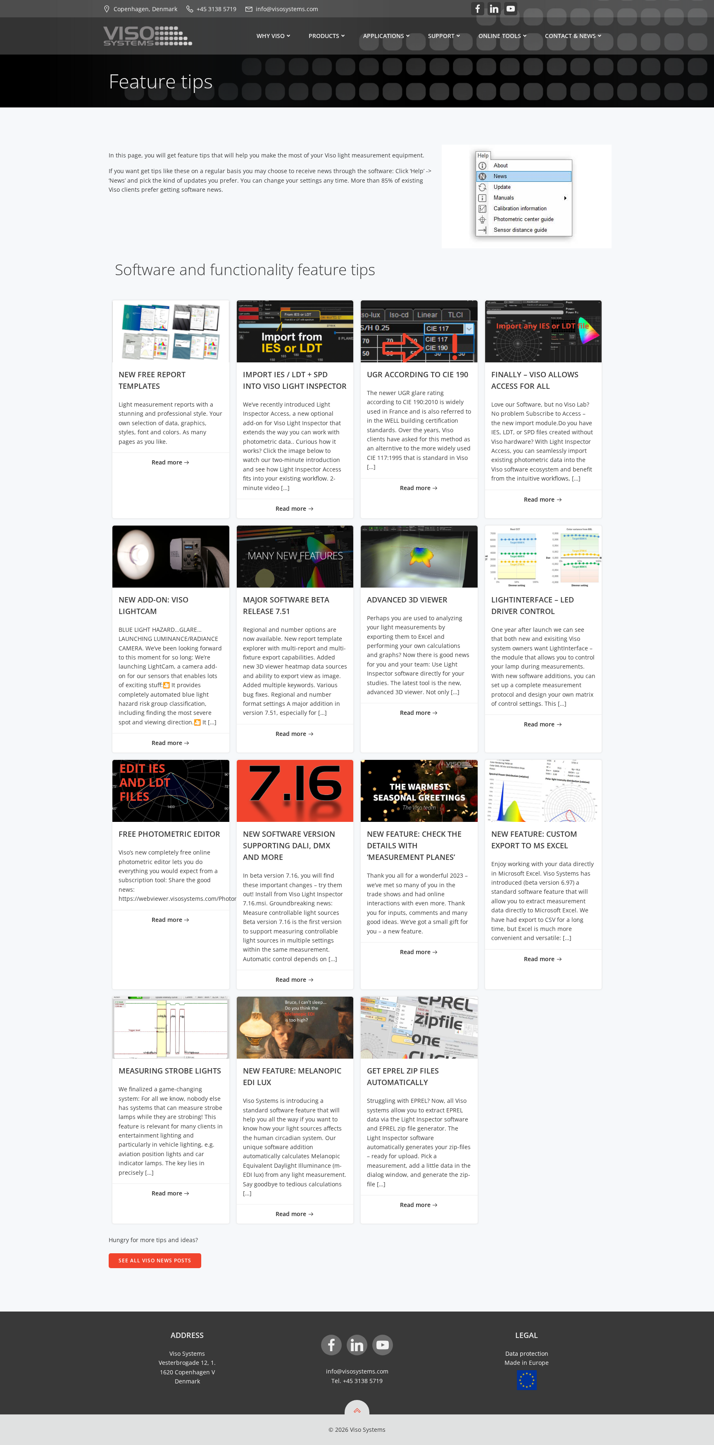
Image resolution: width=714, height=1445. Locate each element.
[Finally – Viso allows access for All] (543, 331)
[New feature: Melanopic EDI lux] (295, 1027)
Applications (383, 36)
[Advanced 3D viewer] (419, 556)
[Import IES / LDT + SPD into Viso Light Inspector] (295, 331)
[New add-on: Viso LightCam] (170, 556)
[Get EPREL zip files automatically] (419, 1027)
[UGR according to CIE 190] (419, 331)
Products (324, 36)
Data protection (526, 1353)
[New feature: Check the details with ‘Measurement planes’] (419, 790)
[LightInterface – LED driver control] (543, 556)
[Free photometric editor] (170, 790)
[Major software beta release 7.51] (295, 556)
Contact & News (570, 36)
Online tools (499, 36)
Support (441, 36)
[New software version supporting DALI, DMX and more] (295, 790)
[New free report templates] (170, 331)
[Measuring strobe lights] (170, 1027)
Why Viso (271, 36)
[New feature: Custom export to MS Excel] (543, 790)
